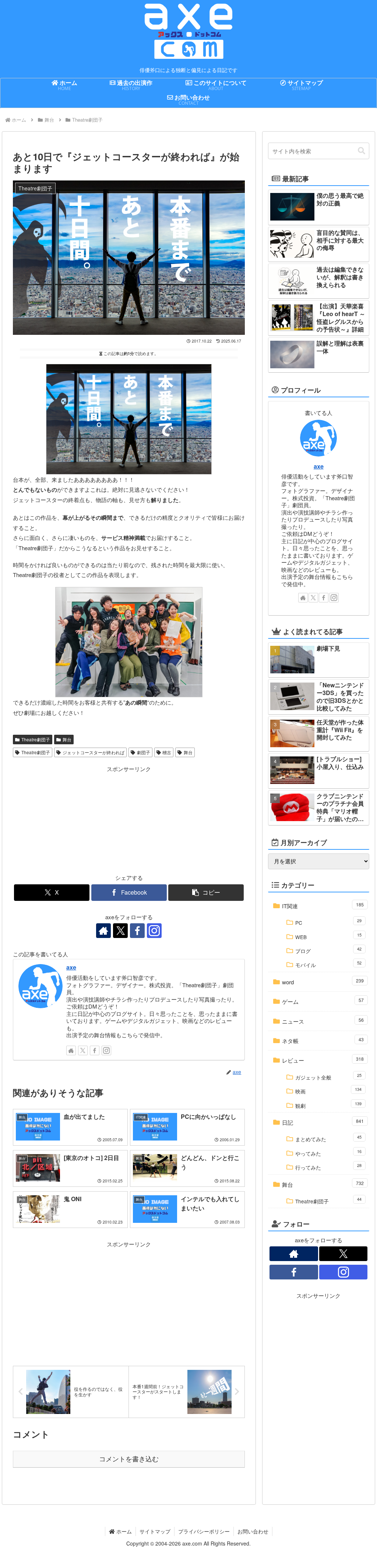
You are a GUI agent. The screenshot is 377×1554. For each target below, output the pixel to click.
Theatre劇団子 (35, 739)
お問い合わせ (252, 1531)
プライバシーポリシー (204, 1531)
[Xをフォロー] (120, 930)
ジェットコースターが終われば (93, 752)
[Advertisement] (71, 820)
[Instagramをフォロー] (154, 930)
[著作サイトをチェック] (103, 930)
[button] (206, 892)
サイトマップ (155, 1531)
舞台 (67, 739)
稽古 (166, 752)
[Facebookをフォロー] (137, 930)
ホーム (123, 1531)
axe (71, 967)
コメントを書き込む (129, 1459)
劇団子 (143, 752)
